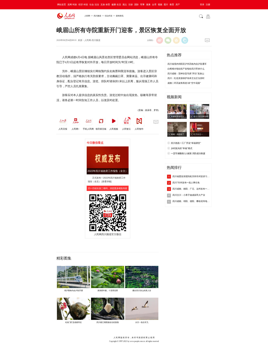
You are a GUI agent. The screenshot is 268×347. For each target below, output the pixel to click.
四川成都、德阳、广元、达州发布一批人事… (194, 189)
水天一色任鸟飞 (141, 322)
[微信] (168, 40)
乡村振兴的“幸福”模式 (181, 148)
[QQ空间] (176, 40)
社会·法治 (94, 4)
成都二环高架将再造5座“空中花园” (184, 83)
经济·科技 (83, 4)
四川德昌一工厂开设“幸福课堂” (186, 143)
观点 (125, 4)
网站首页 (61, 4)
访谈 (130, 4)
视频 (160, 4)
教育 (172, 4)
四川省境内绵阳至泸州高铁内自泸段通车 (187, 64)
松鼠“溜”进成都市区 (73, 322)
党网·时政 (72, 4)
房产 (178, 4)
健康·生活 (116, 4)
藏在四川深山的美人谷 (141, 290)
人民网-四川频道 (92, 40)
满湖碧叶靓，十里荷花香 (107, 290)
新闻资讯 (119, 16)
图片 (166, 4)
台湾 (154, 4)
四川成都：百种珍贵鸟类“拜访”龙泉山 (186, 73)
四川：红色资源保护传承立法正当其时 (186, 78)
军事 (142, 4)
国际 (136, 4)
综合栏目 (108, 16)
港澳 (148, 4)
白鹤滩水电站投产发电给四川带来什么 (186, 69)
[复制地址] (184, 40)
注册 (208, 4)
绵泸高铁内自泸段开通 (73, 290)
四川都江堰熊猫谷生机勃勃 (107, 322)
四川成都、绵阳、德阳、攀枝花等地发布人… (194, 201)
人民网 (87, 16)
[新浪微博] (159, 40)
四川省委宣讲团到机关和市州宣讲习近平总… (194, 176)
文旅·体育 (105, 4)
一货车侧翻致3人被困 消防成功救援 (188, 153)
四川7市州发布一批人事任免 (186, 182)
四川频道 (97, 16)
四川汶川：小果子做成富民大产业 (188, 195)
